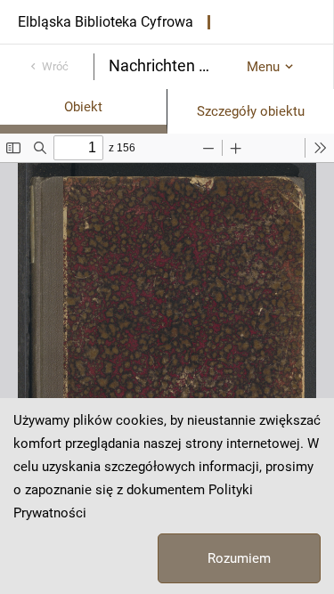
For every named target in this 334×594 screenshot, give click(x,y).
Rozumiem (239, 558)
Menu (263, 67)
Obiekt (83, 107)
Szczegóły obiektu (251, 111)
